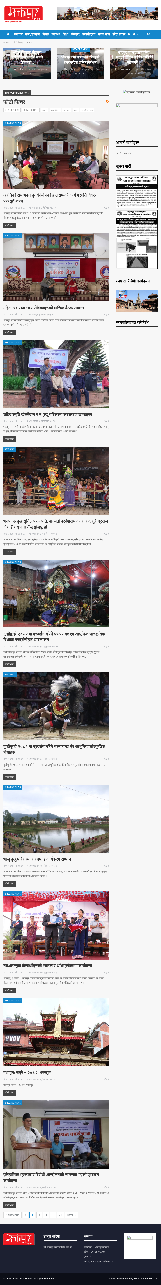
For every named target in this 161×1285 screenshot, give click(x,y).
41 (60, 1215)
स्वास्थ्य (56, 34)
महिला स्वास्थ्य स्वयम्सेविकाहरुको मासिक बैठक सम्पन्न (43, 307)
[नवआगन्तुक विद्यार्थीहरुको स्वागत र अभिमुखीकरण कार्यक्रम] (56, 925)
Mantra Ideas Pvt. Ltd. (146, 1278)
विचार (46, 34)
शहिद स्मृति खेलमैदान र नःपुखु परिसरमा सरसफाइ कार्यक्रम (47, 414)
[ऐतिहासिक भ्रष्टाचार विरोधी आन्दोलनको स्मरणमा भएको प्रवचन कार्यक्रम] (56, 1134)
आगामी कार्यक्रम (87, 110)
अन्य (75, 110)
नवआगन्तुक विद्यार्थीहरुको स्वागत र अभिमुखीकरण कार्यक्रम (47, 965)
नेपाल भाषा (104, 34)
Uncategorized (30, 110)
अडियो (44, 110)
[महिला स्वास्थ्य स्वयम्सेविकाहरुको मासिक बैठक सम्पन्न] (56, 267)
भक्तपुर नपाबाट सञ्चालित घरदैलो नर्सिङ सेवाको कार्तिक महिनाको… (133, 57)
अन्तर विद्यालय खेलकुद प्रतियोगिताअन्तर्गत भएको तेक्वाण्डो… (27, 57)
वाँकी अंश (9, 225)
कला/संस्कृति (32, 34)
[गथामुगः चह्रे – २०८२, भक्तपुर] (56, 1032)
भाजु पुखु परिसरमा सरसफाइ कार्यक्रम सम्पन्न (37, 859)
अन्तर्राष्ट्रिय (88, 34)
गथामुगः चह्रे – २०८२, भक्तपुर (27, 1072)
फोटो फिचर (119, 34)
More (132, 34)
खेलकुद (75, 34)
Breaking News (80, 49)
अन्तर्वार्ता (67, 110)
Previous (13, 1215)
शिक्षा (65, 34)
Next (70, 1215)
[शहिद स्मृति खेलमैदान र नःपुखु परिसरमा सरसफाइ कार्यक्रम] (56, 374)
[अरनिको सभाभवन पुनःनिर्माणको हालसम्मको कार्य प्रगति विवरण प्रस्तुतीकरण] (56, 155)
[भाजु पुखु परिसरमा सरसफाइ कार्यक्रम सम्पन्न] (56, 819)
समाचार (18, 34)
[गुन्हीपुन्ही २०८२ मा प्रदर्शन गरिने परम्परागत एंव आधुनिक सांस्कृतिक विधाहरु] (56, 706)
